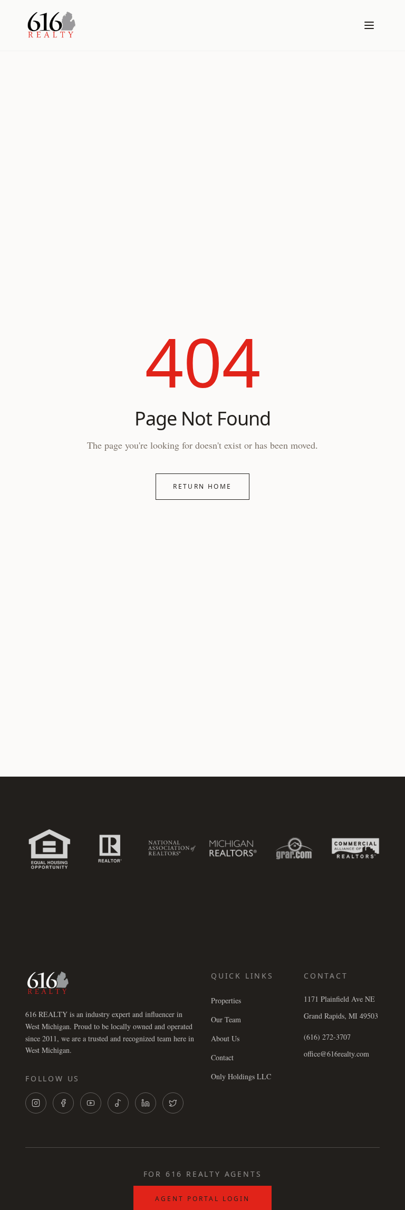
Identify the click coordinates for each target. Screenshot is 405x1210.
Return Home (202, 486)
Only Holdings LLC (241, 1076)
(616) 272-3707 (327, 1037)
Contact (222, 1057)
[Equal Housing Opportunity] (49, 848)
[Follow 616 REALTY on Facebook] (63, 1103)
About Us (225, 1038)
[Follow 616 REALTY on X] (173, 1103)
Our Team (226, 1019)
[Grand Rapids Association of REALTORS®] (294, 848)
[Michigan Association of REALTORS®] (233, 848)
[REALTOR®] (110, 848)
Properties (226, 1000)
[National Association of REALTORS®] (172, 848)
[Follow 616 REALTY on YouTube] (90, 1103)
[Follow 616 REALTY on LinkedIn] (145, 1103)
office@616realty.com (336, 1054)
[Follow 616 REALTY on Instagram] (35, 1103)
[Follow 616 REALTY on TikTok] (118, 1103)
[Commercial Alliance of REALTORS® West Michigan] (355, 848)
